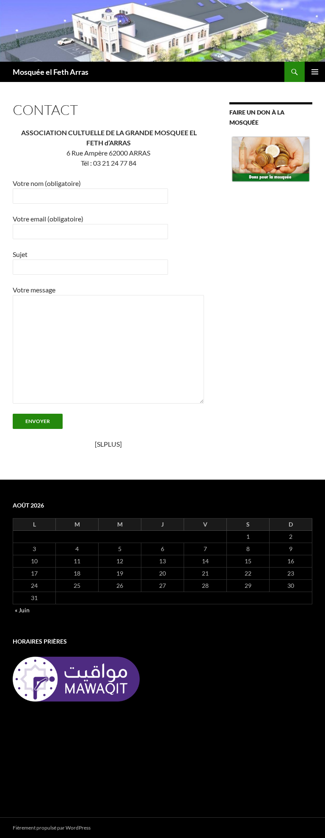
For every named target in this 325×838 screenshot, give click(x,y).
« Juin (22, 610)
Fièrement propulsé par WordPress (52, 827)
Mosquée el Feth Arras (50, 71)
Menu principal (315, 72)
